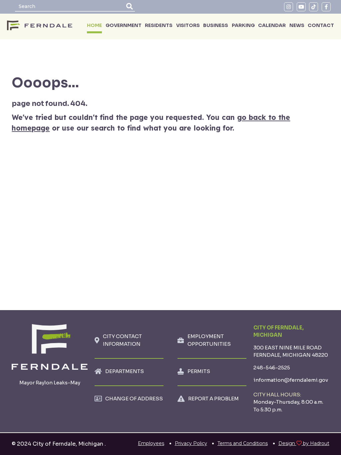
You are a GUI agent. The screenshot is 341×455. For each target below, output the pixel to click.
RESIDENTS (158, 25)
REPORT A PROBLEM (213, 398)
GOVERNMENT (124, 25)
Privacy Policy (191, 443)
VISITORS (188, 25)
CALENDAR (272, 25)
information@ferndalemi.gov (290, 380)
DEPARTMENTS (124, 371)
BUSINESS (215, 25)
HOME (94, 25)
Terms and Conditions (242, 443)
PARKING (243, 25)
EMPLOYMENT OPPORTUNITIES (209, 340)
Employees (151, 443)
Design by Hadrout (303, 443)
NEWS (296, 25)
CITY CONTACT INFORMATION (122, 340)
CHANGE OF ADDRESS (134, 398)
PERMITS (198, 371)
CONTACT (321, 25)
